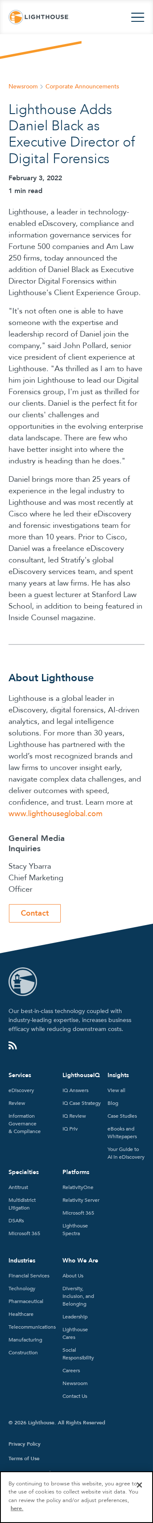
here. (17, 1508)
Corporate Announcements (82, 86)
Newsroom (23, 86)
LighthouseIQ (81, 1075)
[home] (39, 17)
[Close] (139, 1485)
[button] (138, 17)
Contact (35, 913)
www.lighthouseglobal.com (55, 813)
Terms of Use (24, 1458)
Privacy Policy (24, 1444)
